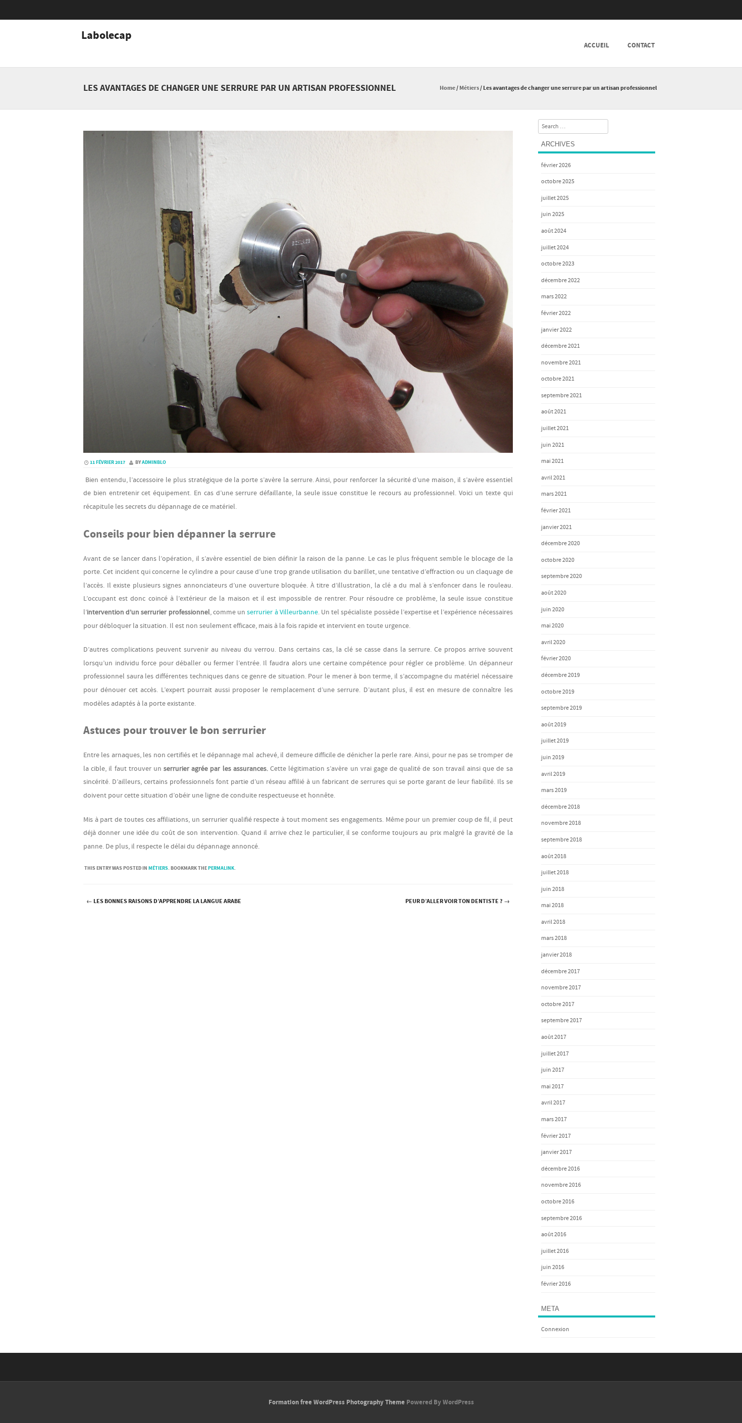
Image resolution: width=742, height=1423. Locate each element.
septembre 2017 (561, 1020)
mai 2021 (552, 461)
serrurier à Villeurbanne (282, 612)
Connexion (555, 1329)
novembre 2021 (561, 362)
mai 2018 (552, 905)
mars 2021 (554, 494)
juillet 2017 (555, 1054)
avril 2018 (553, 922)
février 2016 (556, 1284)
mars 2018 (554, 938)
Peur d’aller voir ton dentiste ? (457, 901)
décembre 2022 (560, 280)
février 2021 (556, 510)
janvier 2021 (556, 527)
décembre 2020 (560, 543)
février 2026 (556, 165)
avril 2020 (553, 642)
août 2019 (553, 724)
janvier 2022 (556, 330)
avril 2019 (553, 774)
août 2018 (553, 856)
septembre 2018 (561, 840)
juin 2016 (552, 1267)
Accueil (596, 45)
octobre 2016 (557, 1201)
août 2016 (553, 1234)
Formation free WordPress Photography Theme (337, 1402)
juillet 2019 (555, 741)
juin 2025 (552, 214)
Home (447, 88)
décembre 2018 (560, 807)
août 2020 (553, 593)
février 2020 (556, 658)
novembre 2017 (561, 987)
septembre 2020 (561, 576)
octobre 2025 (557, 181)
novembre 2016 (561, 1185)
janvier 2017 (556, 1152)
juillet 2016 (555, 1251)
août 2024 (553, 231)
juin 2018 (552, 889)
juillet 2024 (555, 247)
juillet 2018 (555, 872)
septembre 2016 (561, 1218)
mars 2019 (554, 790)
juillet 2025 (555, 198)
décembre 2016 (560, 1169)
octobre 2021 (557, 379)
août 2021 (553, 411)
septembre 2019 (561, 708)
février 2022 (556, 313)
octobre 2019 (557, 692)
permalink (221, 868)
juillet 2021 (555, 428)
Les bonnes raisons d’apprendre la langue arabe (163, 901)
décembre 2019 (560, 675)
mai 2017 (552, 1086)
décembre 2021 (560, 346)
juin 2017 (552, 1070)
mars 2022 (554, 296)
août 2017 (553, 1037)
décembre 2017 (560, 971)
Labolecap (106, 35)
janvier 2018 (556, 955)
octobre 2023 (557, 264)
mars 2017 (554, 1119)
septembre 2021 (561, 395)
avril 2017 (553, 1102)
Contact (641, 45)
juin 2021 (552, 445)
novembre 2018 (561, 823)
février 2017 (556, 1136)
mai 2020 (552, 625)
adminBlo (154, 462)
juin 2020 (552, 609)
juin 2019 (552, 757)
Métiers (469, 88)
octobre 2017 (557, 1004)
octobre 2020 (557, 560)
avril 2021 (553, 478)
